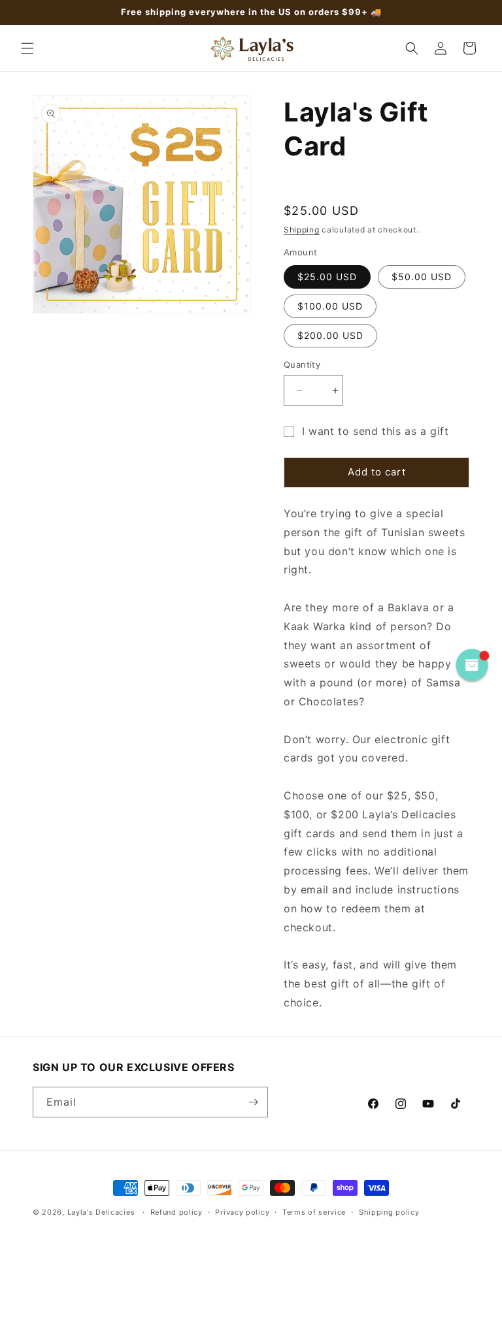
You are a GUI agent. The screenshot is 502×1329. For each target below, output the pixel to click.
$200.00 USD (330, 335)
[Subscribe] (253, 1102)
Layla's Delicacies (101, 1212)
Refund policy (176, 1212)
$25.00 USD (327, 276)
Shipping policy (389, 1212)
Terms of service (314, 1212)
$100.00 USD (330, 306)
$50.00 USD (422, 276)
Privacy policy (242, 1212)
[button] (27, 48)
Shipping (302, 229)
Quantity (302, 364)
